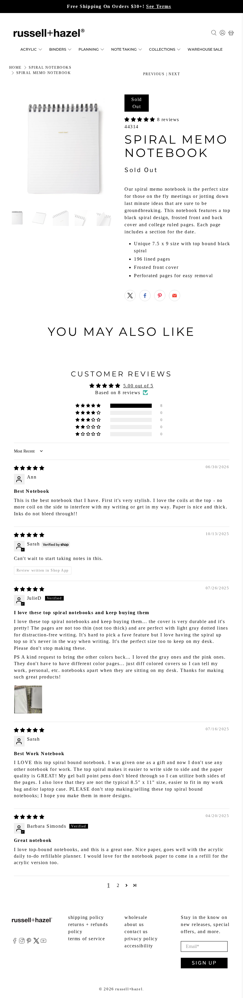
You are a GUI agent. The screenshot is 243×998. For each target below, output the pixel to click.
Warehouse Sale (205, 49)
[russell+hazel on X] (36, 941)
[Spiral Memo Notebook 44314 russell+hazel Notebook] (64, 149)
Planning (89, 49)
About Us (134, 924)
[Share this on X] (130, 295)
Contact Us (136, 931)
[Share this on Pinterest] (159, 295)
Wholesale (135, 917)
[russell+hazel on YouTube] (43, 941)
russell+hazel (129, 989)
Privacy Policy (141, 938)
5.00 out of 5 (138, 385)
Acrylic (28, 49)
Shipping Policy (86, 917)
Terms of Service (86, 938)
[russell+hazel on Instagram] (22, 941)
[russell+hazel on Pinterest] (29, 941)
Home (15, 67)
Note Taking (124, 49)
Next (174, 74)
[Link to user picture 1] (28, 699)
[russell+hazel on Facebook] (14, 941)
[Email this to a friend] (174, 295)
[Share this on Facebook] (145, 295)
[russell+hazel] (49, 33)
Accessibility (138, 945)
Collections (162, 49)
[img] (29, 468)
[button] (140, 119)
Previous (154, 74)
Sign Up (204, 963)
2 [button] (118, 885)
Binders (57, 49)
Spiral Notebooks (50, 67)
